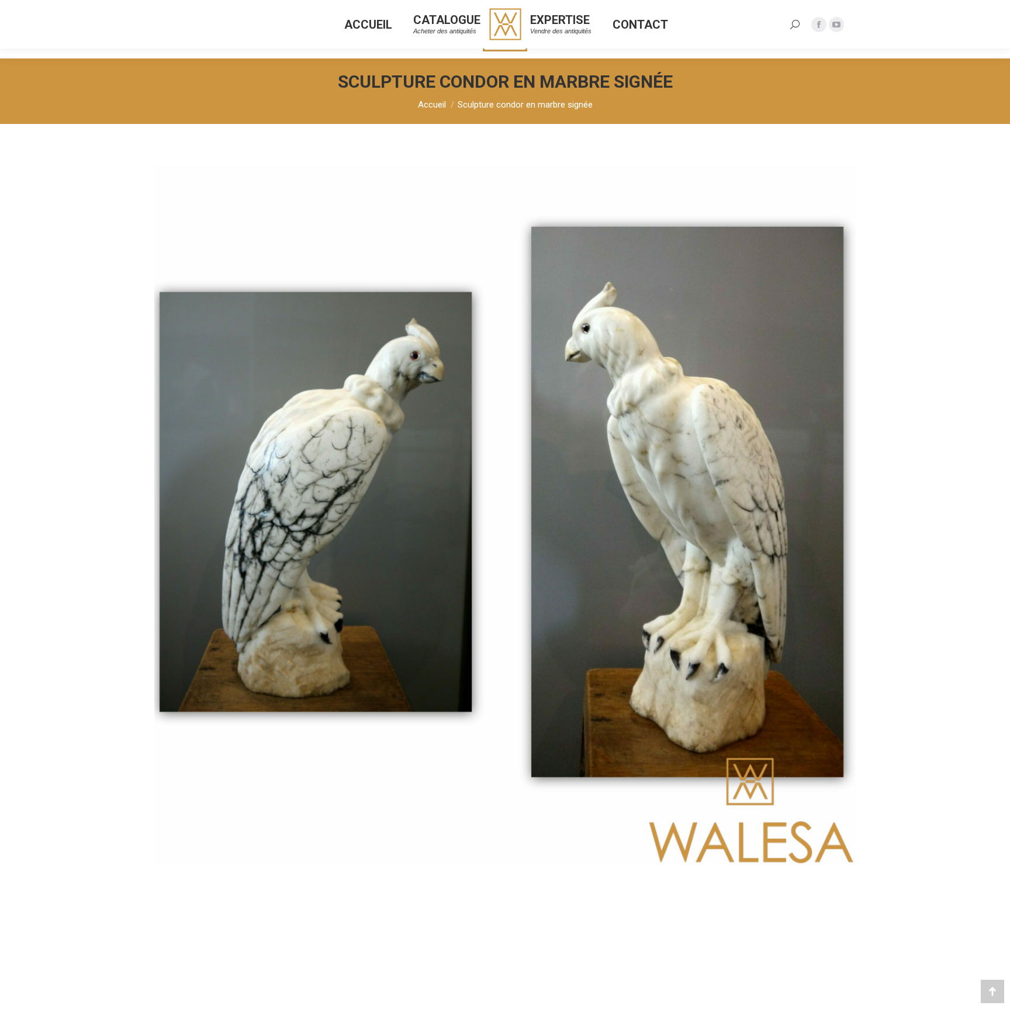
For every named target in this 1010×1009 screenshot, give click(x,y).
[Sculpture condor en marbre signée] (505, 515)
